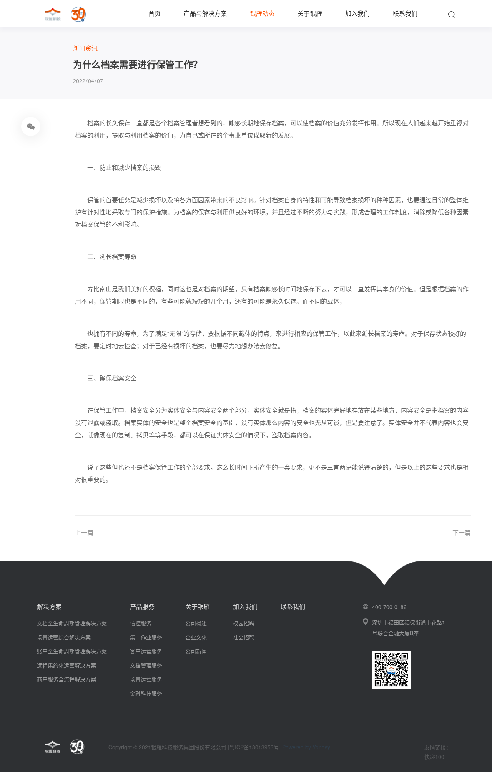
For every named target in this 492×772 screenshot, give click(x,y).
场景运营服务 (146, 679)
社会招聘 (243, 637)
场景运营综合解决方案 (64, 637)
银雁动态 (262, 13)
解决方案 (49, 606)
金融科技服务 (146, 693)
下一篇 (461, 532)
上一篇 (84, 532)
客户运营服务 (146, 651)
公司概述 (196, 623)
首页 (154, 13)
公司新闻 (196, 651)
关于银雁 (310, 13)
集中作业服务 (146, 637)
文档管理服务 (146, 665)
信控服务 (140, 623)
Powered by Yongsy (306, 747)
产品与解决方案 (205, 13)
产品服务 (142, 606)
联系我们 (405, 13)
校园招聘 (243, 623)
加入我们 (357, 13)
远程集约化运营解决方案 (66, 665)
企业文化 (196, 637)
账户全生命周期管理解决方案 (72, 651)
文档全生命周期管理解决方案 (72, 623)
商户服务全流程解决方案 (66, 679)
